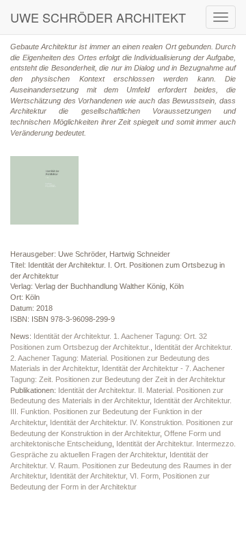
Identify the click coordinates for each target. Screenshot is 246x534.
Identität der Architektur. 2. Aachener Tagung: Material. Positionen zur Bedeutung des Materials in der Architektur (121, 357)
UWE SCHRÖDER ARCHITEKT (98, 17)
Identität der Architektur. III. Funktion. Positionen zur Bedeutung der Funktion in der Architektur (121, 411)
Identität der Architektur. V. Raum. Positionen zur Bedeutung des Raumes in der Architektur (121, 465)
